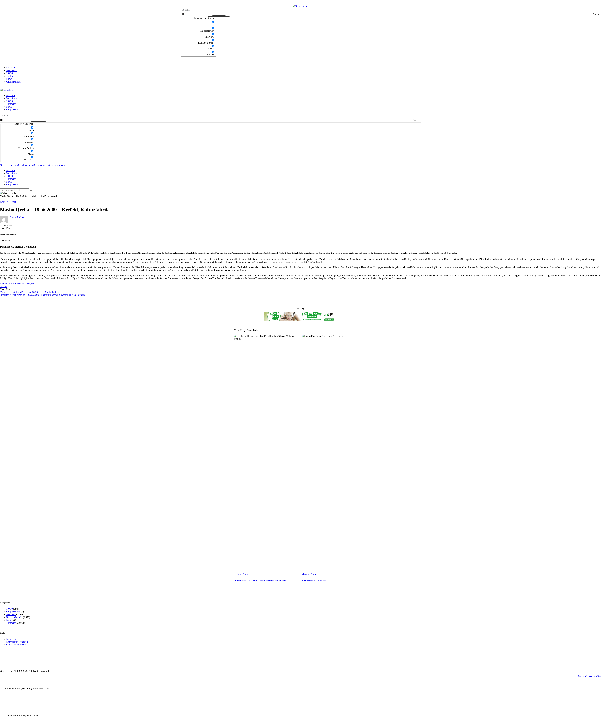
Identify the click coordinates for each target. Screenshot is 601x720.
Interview (11, 614)
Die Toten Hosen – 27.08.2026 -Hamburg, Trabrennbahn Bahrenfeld (260, 580)
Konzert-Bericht (8, 202)
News (9, 620)
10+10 (9, 608)
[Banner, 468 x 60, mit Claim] (300, 317)
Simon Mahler (17, 217)
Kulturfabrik (15, 283)
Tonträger (11, 623)
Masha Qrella (29, 283)
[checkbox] (198, 23)
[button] (3, 286)
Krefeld (4, 283)
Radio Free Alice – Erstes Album (314, 580)
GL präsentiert (13, 611)
